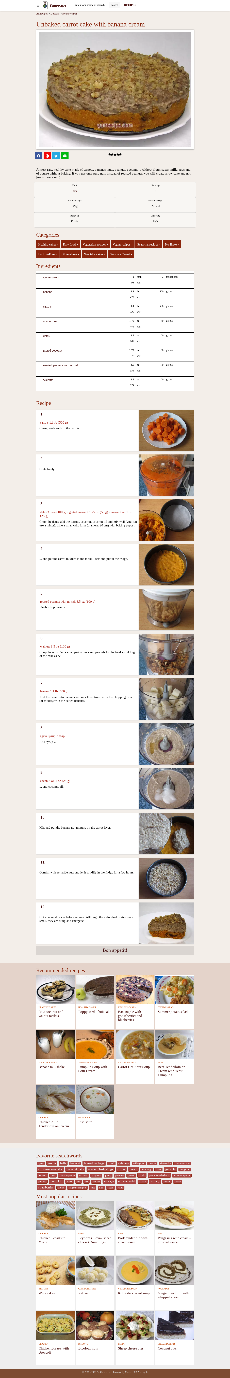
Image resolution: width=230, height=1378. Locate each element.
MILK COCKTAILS (48, 1062)
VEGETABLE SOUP (87, 1062)
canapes (152, 1163)
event (158, 1169)
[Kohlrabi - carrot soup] (135, 1270)
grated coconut (52, 350)
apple (40, 1163)
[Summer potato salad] (174, 988)
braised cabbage (94, 1163)
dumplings (147, 1169)
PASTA (81, 1233)
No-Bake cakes (94, 254)
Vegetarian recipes (95, 244)
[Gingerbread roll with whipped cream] (174, 1270)
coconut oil (50, 321)
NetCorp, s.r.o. (104, 1372)
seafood (142, 1181)
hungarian (184, 1169)
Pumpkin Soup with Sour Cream (92, 1069)
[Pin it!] (47, 155)
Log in (145, 1372)
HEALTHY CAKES (47, 1007)
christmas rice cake (50, 1169)
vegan (110, 1187)
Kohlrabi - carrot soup (134, 1293)
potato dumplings (182, 1175)
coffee (121, 1169)
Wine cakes (47, 1293)
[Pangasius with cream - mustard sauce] (174, 1215)
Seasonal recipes (148, 244)
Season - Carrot (121, 254)
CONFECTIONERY (87, 1289)
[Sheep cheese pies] (135, 1325)
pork (142, 1175)
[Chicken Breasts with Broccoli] (55, 1325)
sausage (109, 1181)
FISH (160, 1233)
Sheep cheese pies (130, 1348)
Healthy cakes (69, 13)
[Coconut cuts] (174, 1325)
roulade (96, 1181)
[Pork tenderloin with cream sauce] (135, 1215)
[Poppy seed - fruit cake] (95, 988)
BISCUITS (43, 1289)
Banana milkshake (52, 1067)
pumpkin (56, 1181)
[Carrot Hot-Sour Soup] (135, 1044)
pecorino (119, 1175)
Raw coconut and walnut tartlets (51, 1014)
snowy (155, 1181)
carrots (47, 306)
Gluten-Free (70, 254)
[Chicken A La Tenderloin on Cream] (55, 1099)
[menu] (38, 5)
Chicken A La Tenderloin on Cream (54, 1124)
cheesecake (165, 1163)
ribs (78, 1181)
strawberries (46, 1187)
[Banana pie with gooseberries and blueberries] (135, 988)
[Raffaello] (95, 1270)
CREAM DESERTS (166, 1344)
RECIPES (130, 5)
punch (69, 1181)
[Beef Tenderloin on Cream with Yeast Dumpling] (174, 1044)
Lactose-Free (47, 254)
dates (46, 336)
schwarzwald (126, 1181)
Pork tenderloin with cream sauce (133, 1240)
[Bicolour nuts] (95, 1325)
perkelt (131, 1175)
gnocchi (170, 1169)
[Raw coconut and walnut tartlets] (55, 988)
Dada (74, 191)
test (93, 1187)
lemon (42, 1175)
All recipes (42, 13)
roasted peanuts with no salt (61, 365)
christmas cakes (182, 1163)
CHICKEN (43, 1117)
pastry (108, 1175)
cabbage (123, 1163)
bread (111, 1163)
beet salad (75, 1163)
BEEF (160, 1062)
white (120, 1187)
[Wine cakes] (55, 1270)
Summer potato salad (173, 1012)
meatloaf (83, 1175)
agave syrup (51, 277)
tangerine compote (77, 1187)
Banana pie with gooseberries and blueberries (130, 1016)
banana (47, 292)
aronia (52, 1163)
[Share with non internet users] (65, 155)
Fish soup (85, 1122)
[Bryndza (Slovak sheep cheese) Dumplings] (95, 1215)
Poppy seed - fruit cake (94, 1012)
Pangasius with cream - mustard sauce (174, 1240)
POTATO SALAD (165, 1007)
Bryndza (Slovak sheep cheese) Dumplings (94, 1240)
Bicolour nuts (88, 1348)
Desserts (55, 13)
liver (53, 1175)
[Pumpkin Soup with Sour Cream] (95, 1044)
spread (178, 1181)
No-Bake (172, 244)
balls (63, 1163)
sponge (167, 1181)
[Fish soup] (95, 1099)
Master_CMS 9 (132, 1372)
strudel (61, 1187)
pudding (42, 1181)
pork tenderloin (159, 1175)
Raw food (70, 244)
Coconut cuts (167, 1348)
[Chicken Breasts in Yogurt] (55, 1215)
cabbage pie (138, 1163)
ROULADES (163, 1289)
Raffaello (84, 1293)
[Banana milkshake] (55, 1044)
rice (86, 1181)
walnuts (48, 380)
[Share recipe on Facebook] (38, 155)
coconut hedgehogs (100, 1169)
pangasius (96, 1175)
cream (133, 1169)
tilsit (101, 1187)
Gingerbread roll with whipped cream (173, 1295)
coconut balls (75, 1169)
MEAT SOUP (84, 1117)
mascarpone (67, 1175)
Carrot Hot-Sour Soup (134, 1067)
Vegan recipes (123, 244)
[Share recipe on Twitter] (56, 155)
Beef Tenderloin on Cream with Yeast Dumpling (171, 1071)
